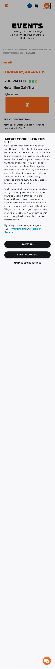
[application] (46, 660)
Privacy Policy (17, 229)
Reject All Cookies (27, 255)
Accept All (28, 244)
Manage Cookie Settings (27, 263)
